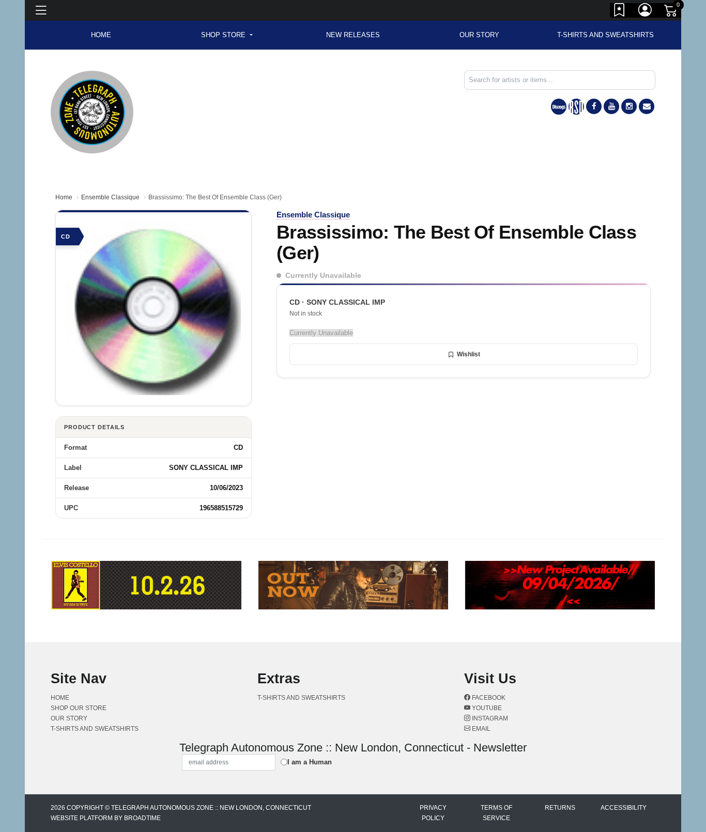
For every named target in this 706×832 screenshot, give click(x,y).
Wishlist (468, 354)
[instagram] (629, 106)
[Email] (646, 106)
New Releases (353, 35)
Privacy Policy (433, 813)
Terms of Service (496, 813)
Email (480, 728)
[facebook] (594, 106)
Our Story (479, 35)
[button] (226, 35)
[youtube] (611, 106)
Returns (560, 807)
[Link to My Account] (645, 12)
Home (63, 197)
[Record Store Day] (576, 107)
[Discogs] (558, 107)
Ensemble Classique (110, 197)
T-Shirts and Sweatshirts (605, 35)
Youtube (486, 708)
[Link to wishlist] (619, 12)
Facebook (487, 697)
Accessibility (624, 807)
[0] (671, 12)
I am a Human (309, 762)
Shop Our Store (78, 708)
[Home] (92, 111)
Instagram (489, 718)
